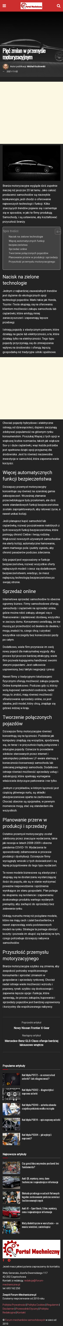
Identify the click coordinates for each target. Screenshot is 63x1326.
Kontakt (21, 1312)
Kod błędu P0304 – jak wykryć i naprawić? (37, 1136)
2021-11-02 (12, 71)
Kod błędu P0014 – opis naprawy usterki (41, 1119)
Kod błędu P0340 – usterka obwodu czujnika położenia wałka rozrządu (39, 1106)
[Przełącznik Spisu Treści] (56, 232)
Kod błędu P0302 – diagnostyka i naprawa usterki (38, 1091)
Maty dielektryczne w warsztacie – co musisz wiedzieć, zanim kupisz (40, 1225)
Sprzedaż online (18, 249)
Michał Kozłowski (36, 66)
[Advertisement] (31, 113)
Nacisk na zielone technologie (26, 236)
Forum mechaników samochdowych (25, 1320)
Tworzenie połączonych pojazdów (28, 253)
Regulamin (53, 1304)
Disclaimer (8, 1308)
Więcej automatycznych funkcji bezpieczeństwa (26, 243)
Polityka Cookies (36, 1304)
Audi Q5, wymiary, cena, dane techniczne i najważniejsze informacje (40, 1180)
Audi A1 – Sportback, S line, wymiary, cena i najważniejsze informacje (39, 1210)
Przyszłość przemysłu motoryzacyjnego (32, 261)
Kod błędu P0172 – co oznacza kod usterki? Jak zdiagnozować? (38, 1076)
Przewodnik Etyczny (27, 1308)
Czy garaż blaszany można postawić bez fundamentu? (40, 1165)
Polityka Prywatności (14, 1304)
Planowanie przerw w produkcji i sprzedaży (33, 257)
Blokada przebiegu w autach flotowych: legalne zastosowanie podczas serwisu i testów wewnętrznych (41, 1196)
